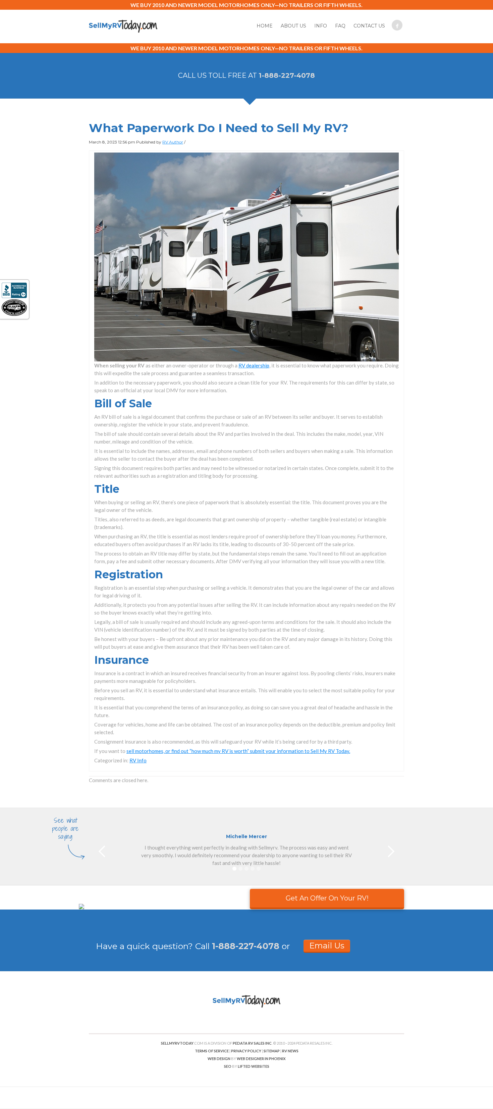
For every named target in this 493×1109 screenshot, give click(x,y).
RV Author (172, 141)
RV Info (138, 760)
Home (265, 26)
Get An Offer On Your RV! (327, 898)
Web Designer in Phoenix (261, 1058)
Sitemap (272, 1051)
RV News (290, 1051)
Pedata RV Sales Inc (252, 1043)
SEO (227, 1066)
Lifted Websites (253, 1066)
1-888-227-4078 (287, 75)
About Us (293, 26)
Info (320, 26)
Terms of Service (212, 1051)
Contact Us (369, 26)
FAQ (340, 26)
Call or (242, 946)
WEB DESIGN (219, 1058)
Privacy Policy (246, 1051)
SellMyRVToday (177, 1043)
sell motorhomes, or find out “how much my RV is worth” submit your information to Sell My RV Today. (238, 751)
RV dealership (253, 365)
